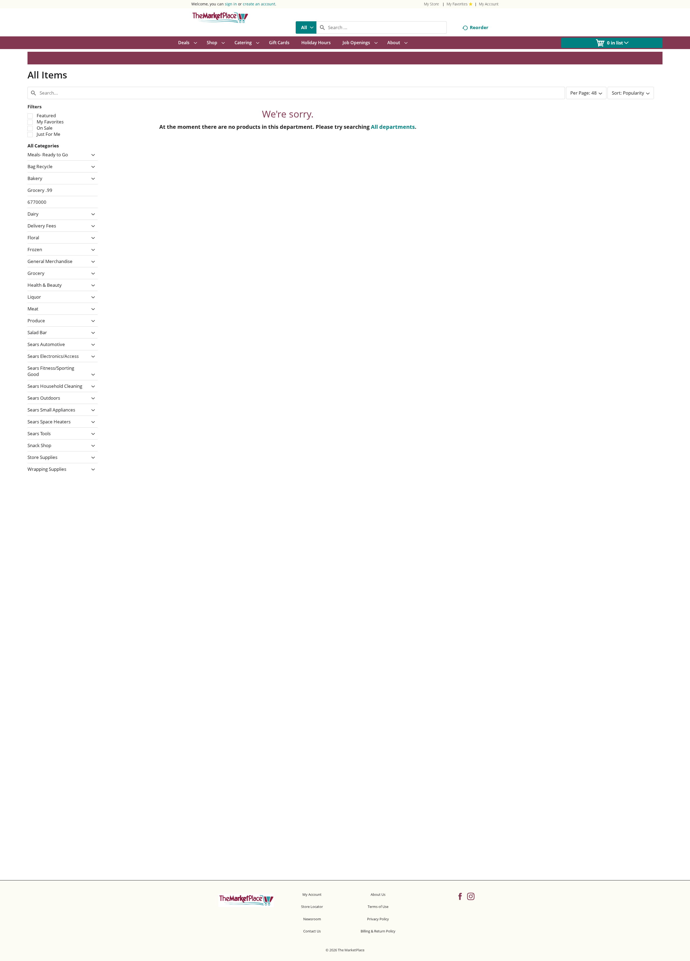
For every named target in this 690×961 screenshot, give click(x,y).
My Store (431, 3)
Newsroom (312, 919)
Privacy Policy (378, 919)
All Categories (43, 146)
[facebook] (460, 896)
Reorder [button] (479, 27)
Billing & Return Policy (378, 931)
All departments (393, 126)
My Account (489, 3)
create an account (259, 3)
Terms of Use (378, 906)
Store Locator (312, 906)
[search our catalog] (322, 27)
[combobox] (306, 27)
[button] (92, 155)
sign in (231, 3)
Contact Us (312, 931)
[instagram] (470, 896)
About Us (378, 894)
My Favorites (457, 3)
